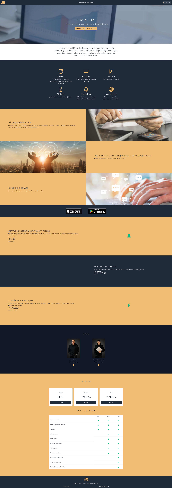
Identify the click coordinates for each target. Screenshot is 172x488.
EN (166, 2)
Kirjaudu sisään (91, 28)
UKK (88, 2)
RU (169, 2)
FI (163, 2)
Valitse (61, 403)
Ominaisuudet (82, 2)
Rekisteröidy (80, 28)
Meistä (91, 2)
